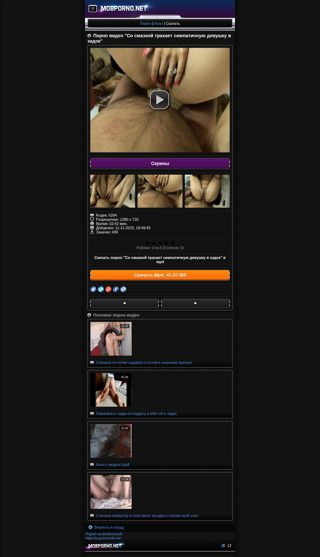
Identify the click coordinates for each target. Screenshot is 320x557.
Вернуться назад (108, 527)
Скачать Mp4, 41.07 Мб (160, 275)
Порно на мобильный (103, 534)
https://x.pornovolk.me (103, 538)
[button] (159, 99)
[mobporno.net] (121, 9)
